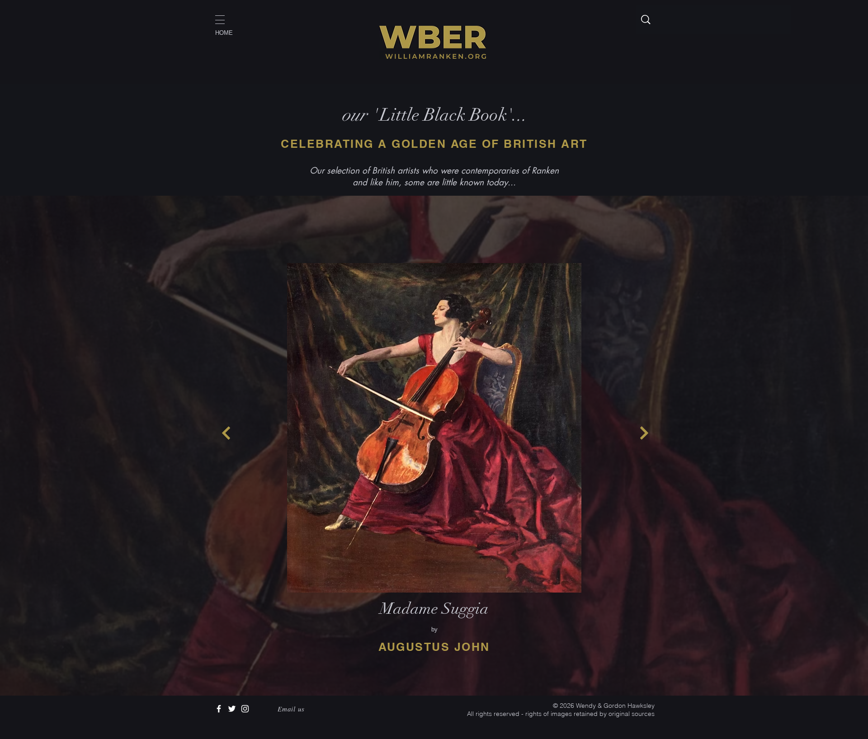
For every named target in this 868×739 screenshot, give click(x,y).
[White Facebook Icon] (219, 709)
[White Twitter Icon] (232, 709)
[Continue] (226, 433)
